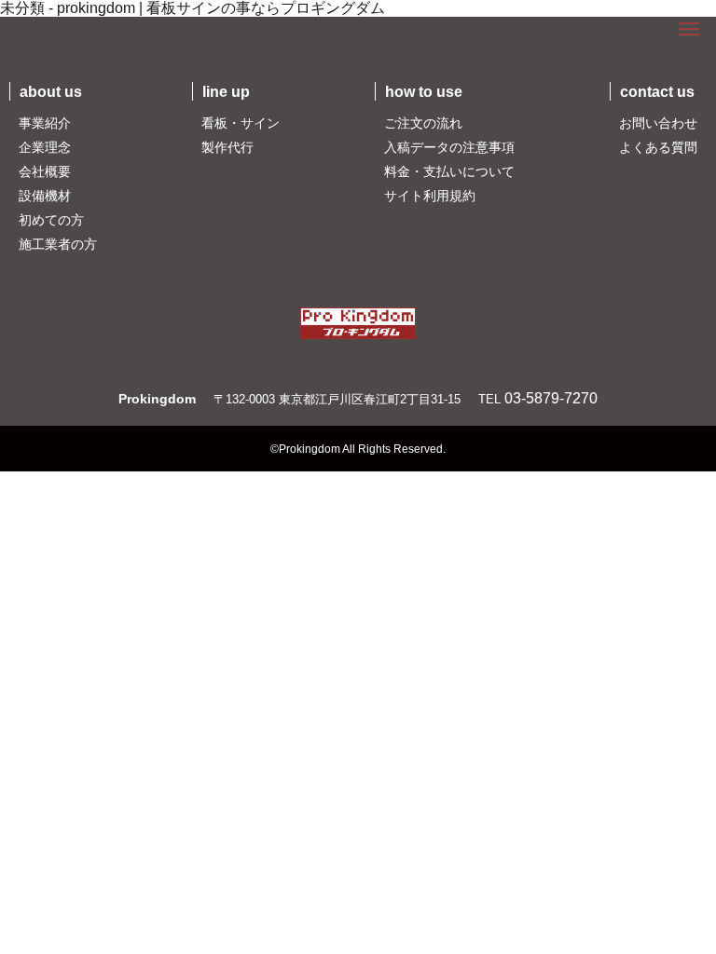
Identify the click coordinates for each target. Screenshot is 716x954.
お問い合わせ (658, 123)
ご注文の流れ (423, 123)
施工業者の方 (58, 244)
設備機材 (45, 195)
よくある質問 (658, 147)
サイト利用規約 (429, 195)
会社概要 (45, 171)
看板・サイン (240, 123)
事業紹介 (45, 123)
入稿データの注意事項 (449, 147)
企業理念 (45, 147)
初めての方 (51, 219)
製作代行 (227, 147)
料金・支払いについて (449, 171)
